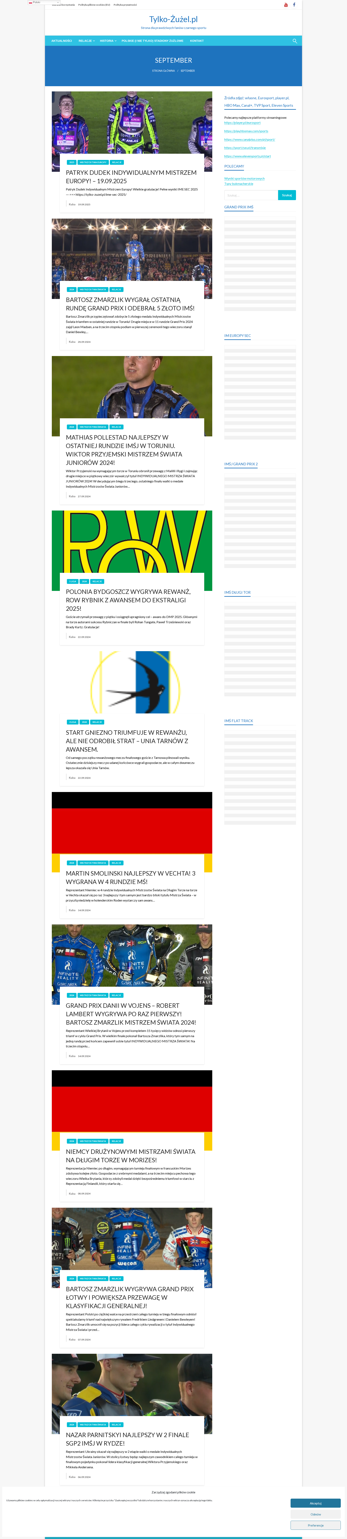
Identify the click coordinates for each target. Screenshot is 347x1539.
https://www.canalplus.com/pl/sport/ (249, 139)
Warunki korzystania (63, 4)
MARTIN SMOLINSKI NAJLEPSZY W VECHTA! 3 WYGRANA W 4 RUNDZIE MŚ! (130, 877)
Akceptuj (315, 1503)
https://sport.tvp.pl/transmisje (245, 147)
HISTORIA (106, 40)
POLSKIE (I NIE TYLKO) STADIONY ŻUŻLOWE (152, 40)
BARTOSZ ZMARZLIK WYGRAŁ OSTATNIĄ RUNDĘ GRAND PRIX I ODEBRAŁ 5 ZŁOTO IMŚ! (130, 304)
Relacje (85, 40)
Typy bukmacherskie (238, 183)
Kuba (72, 204)
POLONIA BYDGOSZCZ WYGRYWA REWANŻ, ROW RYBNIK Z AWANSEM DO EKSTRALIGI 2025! (128, 600)
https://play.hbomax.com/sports (246, 131)
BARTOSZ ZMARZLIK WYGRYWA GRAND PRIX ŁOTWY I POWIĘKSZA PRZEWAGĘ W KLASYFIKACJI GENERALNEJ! (130, 1297)
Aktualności (61, 40)
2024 (71, 289)
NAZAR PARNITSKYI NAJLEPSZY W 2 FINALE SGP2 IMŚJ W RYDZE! (127, 1439)
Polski (36, 2)
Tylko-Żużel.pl (173, 19)
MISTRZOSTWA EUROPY (93, 162)
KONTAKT (197, 40)
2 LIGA (72, 722)
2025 (71, 162)
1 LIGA (72, 581)
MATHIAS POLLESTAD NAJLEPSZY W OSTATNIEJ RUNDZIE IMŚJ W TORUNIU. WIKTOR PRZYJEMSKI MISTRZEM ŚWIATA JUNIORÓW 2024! (124, 450)
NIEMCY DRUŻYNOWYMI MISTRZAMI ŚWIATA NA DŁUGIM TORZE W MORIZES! (130, 1155)
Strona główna (163, 70)
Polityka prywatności (125, 4)
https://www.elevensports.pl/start (247, 156)
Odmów (316, 1514)
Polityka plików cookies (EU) (94, 4)
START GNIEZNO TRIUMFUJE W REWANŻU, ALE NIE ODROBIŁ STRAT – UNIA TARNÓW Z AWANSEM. (127, 741)
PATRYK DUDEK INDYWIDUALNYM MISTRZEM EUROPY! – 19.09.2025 (131, 176)
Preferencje (316, 1525)
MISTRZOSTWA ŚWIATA (93, 289)
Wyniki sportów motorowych (244, 178)
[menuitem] (61, 41)
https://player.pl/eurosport (242, 122)
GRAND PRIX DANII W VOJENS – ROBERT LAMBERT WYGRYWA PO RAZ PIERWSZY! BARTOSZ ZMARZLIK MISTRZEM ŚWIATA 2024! (131, 1014)
